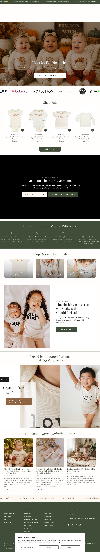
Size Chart (27, 516)
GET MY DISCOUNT (33, 296)
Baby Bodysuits (9, 513)
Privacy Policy (55, 542)
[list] (50, 238)
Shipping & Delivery (30, 519)
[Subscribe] (95, 514)
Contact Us (28, 531)
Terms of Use (48, 525)
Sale (5, 519)
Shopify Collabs (29, 528)
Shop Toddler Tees (63, 194)
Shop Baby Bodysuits (15, 404)
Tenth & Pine (12, 543)
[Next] (6, 379)
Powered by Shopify (9, 545)
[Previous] (2, 379)
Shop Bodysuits (34, 194)
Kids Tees (7, 516)
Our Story (67, 329)
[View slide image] (43, 396)
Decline (70, 547)
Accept (49, 547)
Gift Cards (7, 522)
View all (50, 149)
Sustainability (48, 516)
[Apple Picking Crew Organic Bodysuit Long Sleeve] (38, 120)
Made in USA (48, 519)
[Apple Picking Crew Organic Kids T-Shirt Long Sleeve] (85, 120)
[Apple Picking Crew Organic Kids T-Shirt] (61, 120)
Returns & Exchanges (31, 522)
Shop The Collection (50, 75)
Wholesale (27, 525)
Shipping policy (10, 548)
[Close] (81, 254)
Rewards (27, 513)
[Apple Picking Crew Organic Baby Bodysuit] (14, 120)
